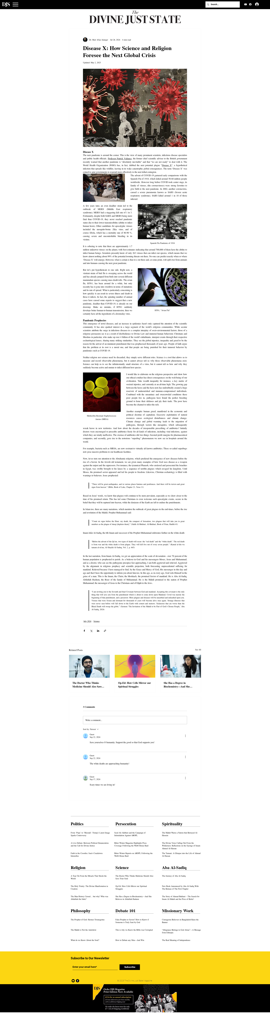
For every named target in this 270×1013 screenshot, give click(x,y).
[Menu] (15, 4)
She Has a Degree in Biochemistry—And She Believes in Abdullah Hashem (179, 684)
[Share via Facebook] (84, 630)
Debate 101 (125, 910)
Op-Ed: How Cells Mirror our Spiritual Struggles (134, 684)
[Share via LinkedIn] (98, 630)
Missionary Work (178, 910)
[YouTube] (245, 4)
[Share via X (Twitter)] (91, 630)
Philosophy (81, 910)
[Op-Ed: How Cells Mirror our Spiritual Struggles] (135, 666)
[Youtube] (73, 980)
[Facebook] (250, 4)
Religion (78, 867)
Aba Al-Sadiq (174, 867)
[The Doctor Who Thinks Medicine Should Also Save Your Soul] (89, 666)
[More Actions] (185, 736)
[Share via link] (105, 630)
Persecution (125, 823)
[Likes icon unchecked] (91, 748)
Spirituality (172, 823)
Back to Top (4, 1001)
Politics (77, 823)
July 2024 (87, 621)
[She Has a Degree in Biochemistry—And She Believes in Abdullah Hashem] (180, 666)
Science (97, 621)
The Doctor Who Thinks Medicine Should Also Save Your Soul (87, 684)
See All (198, 649)
